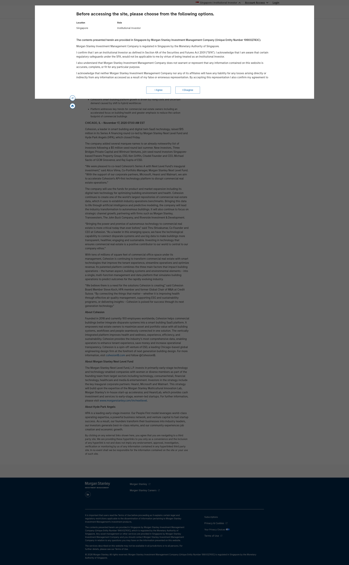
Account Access (255, 2)
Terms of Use (211, 535)
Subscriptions (211, 517)
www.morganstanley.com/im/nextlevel (123, 400)
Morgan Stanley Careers (143, 490)
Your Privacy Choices (215, 529)
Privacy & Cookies (214, 523)
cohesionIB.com (115, 355)
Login (276, 2)
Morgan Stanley (138, 484)
